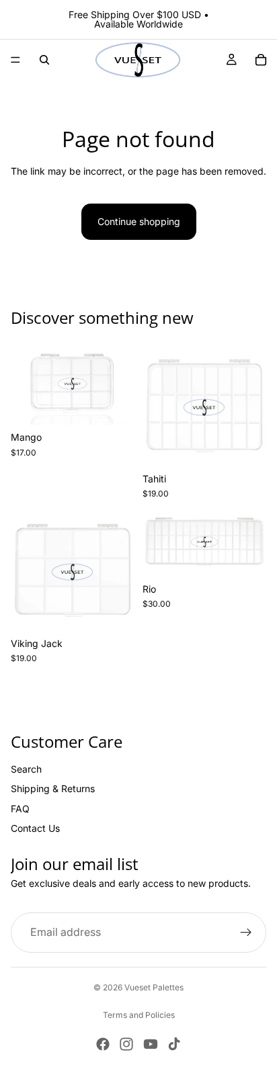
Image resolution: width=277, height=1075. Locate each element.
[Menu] (15, 59)
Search (26, 769)
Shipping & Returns (53, 789)
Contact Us (35, 828)
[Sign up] (246, 932)
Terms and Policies (139, 1015)
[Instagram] (126, 1044)
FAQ (20, 808)
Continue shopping (138, 221)
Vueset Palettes (154, 987)
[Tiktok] (174, 1044)
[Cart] (261, 60)
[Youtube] (151, 1044)
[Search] (44, 60)
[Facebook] (103, 1044)
